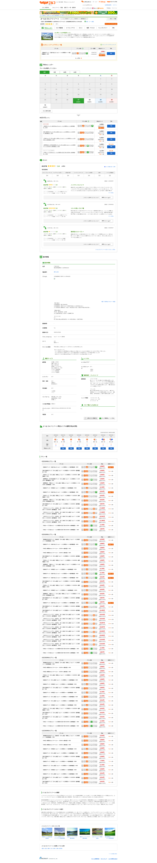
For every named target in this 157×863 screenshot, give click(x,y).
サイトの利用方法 (95, 858)
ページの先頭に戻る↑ (113, 853)
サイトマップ (104, 858)
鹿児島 (60, 848)
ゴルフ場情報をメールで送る (108, 418)
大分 (51, 848)
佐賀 (46, 848)
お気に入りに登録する (92, 418)
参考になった (106, 197)
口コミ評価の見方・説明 (110, 166)
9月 (55, 72)
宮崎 (57, 848)
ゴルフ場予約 (45, 7)
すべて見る (111, 192)
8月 (45, 72)
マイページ (114, 8)
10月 (64, 72)
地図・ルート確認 (90, 21)
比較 (41, 121)
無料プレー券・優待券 (70, 7)
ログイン (115, 5)
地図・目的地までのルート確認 (108, 301)
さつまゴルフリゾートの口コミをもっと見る (105, 249)
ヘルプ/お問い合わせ (112, 858)
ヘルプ (95, 1)
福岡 (43, 848)
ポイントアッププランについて (109, 44)
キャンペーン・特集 (57, 7)
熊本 (54, 848)
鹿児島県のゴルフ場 (59, 15)
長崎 (49, 848)
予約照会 (109, 8)
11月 (75, 72)
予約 (111, 53)
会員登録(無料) (108, 5)
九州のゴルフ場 (50, 15)
